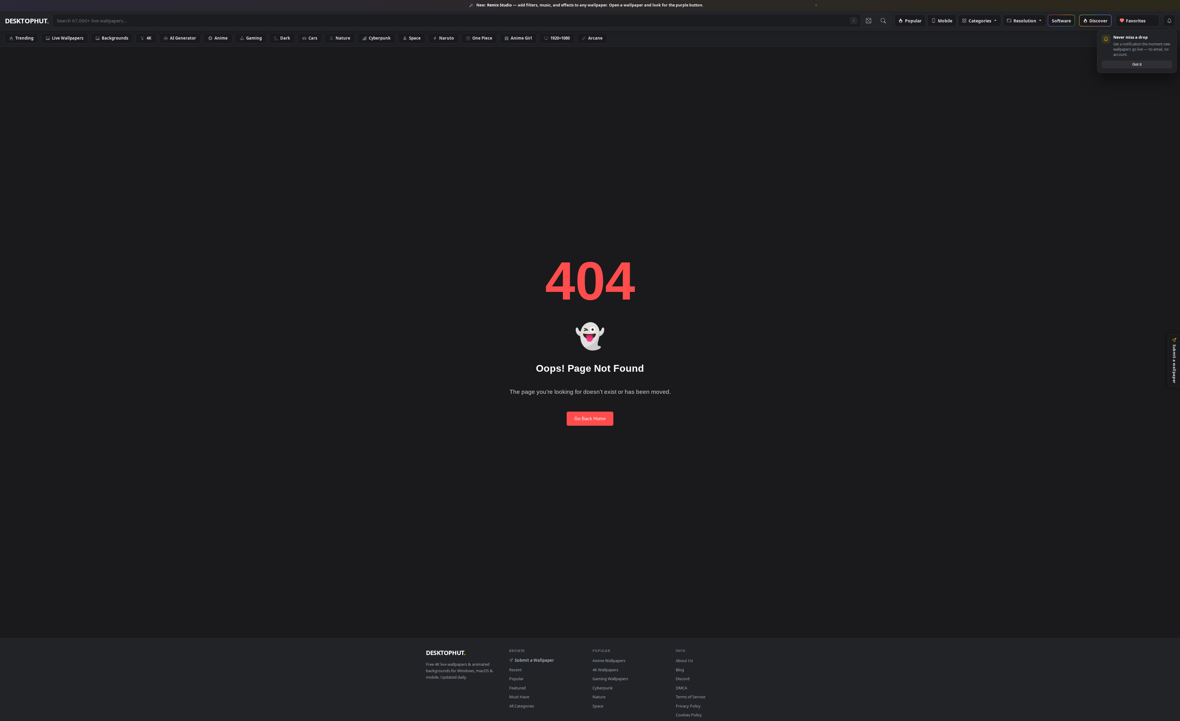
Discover (1098, 20)
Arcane (595, 38)
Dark (285, 38)
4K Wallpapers (605, 670)
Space (415, 38)
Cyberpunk (380, 38)
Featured (517, 688)
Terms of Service (690, 697)
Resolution (1024, 20)
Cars (313, 38)
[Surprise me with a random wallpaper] (868, 20)
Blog (680, 670)
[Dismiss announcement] (816, 5)
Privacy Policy (688, 706)
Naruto (446, 38)
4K (149, 38)
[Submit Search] (883, 20)
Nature (343, 38)
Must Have (519, 697)
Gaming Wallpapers (610, 678)
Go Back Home (590, 418)
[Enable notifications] (1169, 20)
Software (1061, 20)
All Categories (521, 706)
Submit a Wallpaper (534, 660)
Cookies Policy (689, 715)
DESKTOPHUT (446, 653)
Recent (515, 670)
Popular (913, 20)
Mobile (945, 20)
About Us (684, 660)
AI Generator (183, 38)
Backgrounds (115, 38)
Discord (683, 678)
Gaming (254, 38)
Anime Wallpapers (608, 660)
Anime (221, 38)
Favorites (1139, 20)
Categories (980, 20)
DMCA (681, 688)
